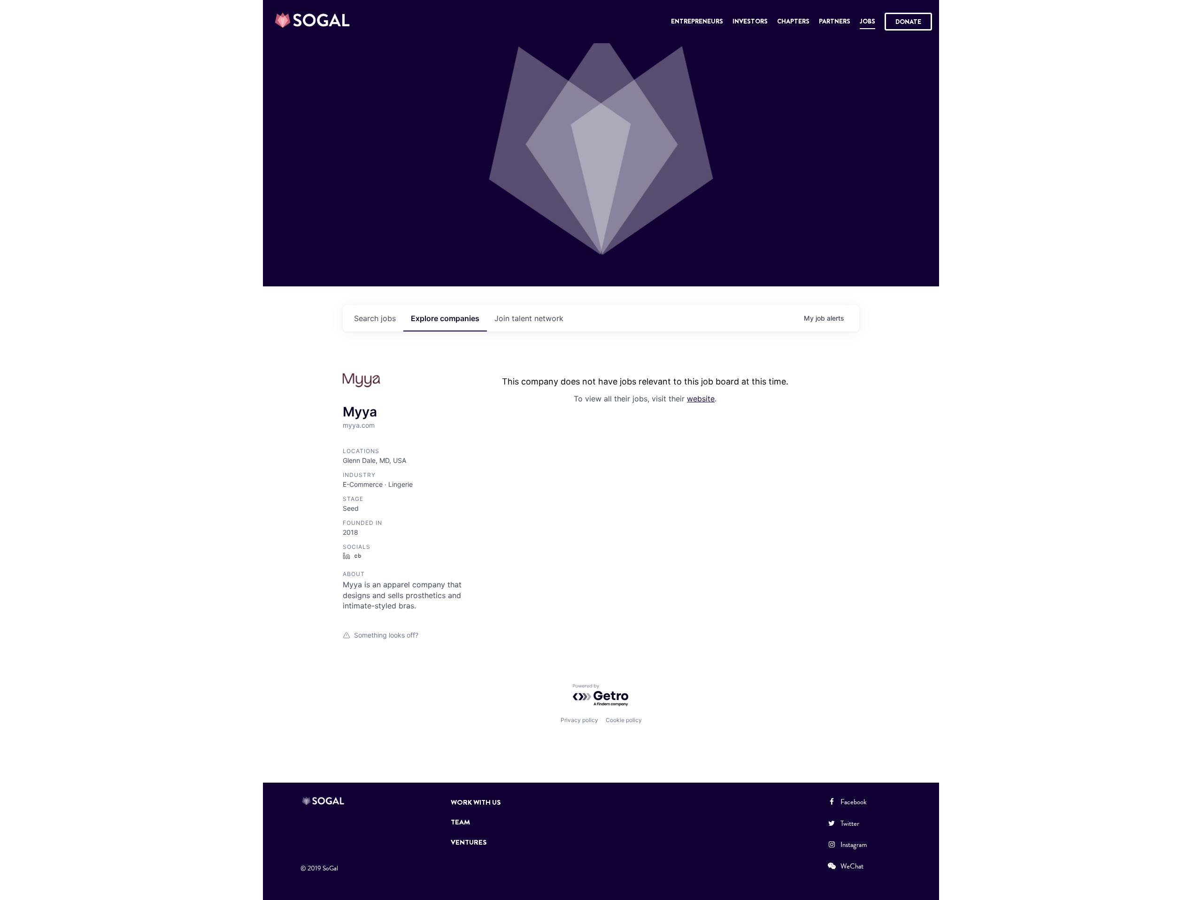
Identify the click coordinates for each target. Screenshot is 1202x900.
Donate (908, 21)
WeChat (851, 866)
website (701, 398)
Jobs (867, 21)
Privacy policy (579, 719)
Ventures (469, 842)
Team (460, 822)
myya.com (359, 425)
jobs (375, 318)
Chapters (793, 21)
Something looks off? (386, 635)
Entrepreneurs (697, 21)
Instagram (853, 844)
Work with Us (476, 802)
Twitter (849, 823)
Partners (834, 21)
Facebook (853, 802)
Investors (750, 21)
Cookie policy (624, 719)
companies (445, 318)
